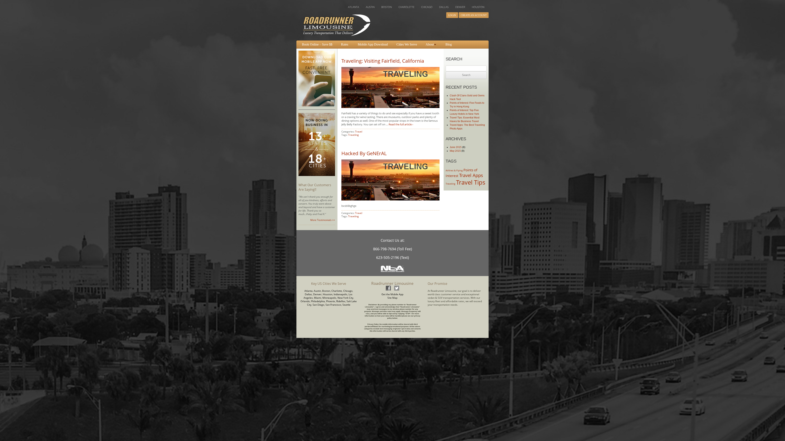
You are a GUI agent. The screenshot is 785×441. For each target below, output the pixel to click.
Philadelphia (318, 301)
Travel (358, 131)
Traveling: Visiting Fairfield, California (382, 60)
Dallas (308, 294)
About (430, 44)
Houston (327, 294)
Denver (317, 294)
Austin (317, 291)
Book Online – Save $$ (317, 44)
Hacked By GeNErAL (364, 153)
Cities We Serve (406, 44)
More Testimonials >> (322, 220)
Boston (326, 291)
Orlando (305, 301)
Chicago (347, 291)
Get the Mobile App (392, 294)
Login (452, 15)
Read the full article (401, 124)
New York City (345, 298)
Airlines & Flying (454, 170)
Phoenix (330, 301)
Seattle (346, 304)
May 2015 (455, 150)
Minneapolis (329, 298)
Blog (448, 44)
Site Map (392, 298)
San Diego (318, 304)
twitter (396, 288)
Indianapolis (340, 294)
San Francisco (333, 304)
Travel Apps (471, 175)
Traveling (353, 135)
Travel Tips (470, 182)
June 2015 (456, 147)
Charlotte (336, 291)
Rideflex (340, 301)
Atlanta (308, 291)
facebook (388, 288)
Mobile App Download (373, 44)
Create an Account (474, 15)
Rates (344, 44)
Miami (317, 298)
